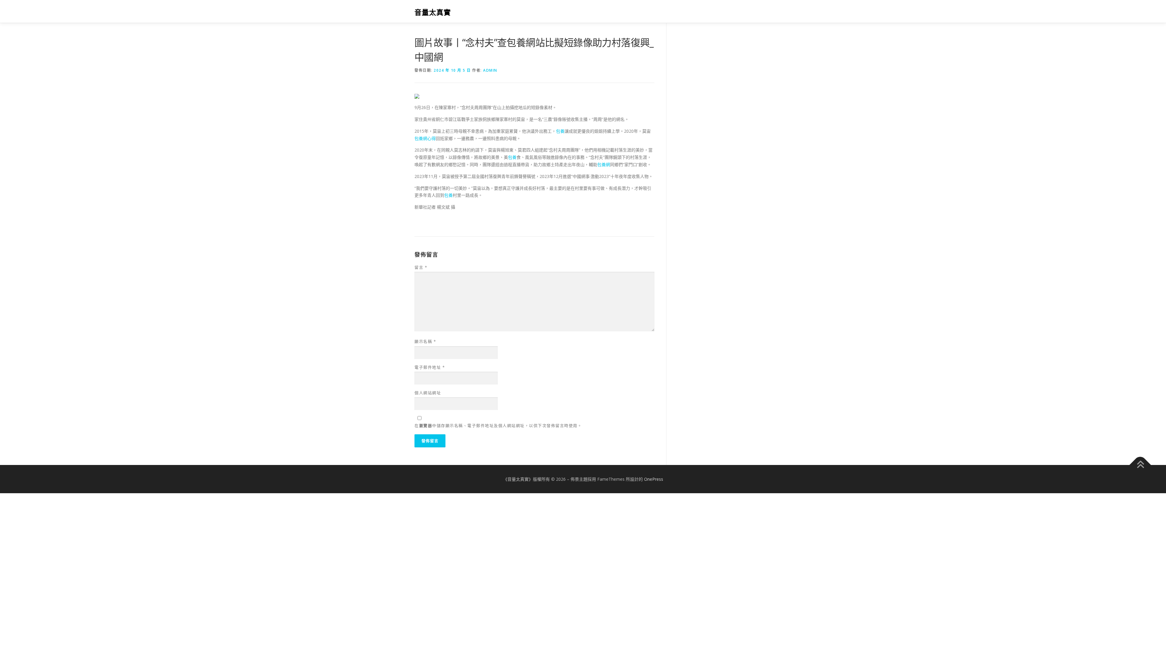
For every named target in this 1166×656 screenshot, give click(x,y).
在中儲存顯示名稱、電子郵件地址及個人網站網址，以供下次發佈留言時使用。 (498, 425)
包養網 (603, 164)
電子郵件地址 (429, 367)
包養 (560, 131)
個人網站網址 (427, 392)
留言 (420, 267)
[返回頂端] (1140, 465)
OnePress (653, 479)
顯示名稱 (425, 341)
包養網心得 (425, 138)
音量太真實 (432, 12)
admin (490, 70)
